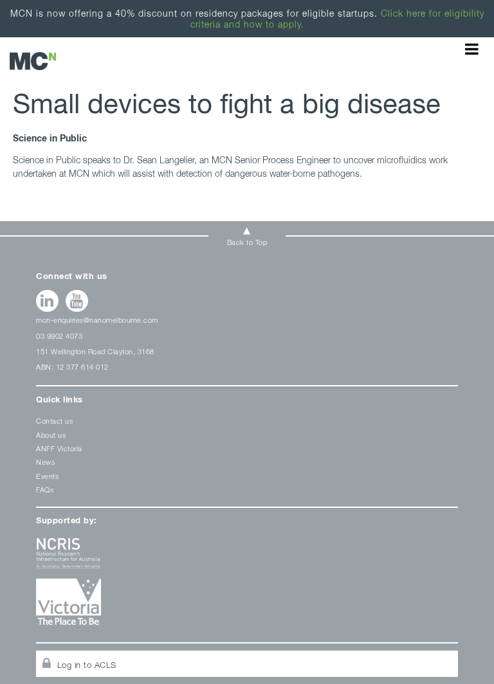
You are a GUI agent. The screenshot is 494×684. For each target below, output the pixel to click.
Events (47, 476)
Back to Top (247, 242)
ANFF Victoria (59, 448)
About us (51, 435)
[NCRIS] (246, 558)
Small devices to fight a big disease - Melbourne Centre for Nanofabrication (33, 60)
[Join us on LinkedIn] (47, 301)
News (45, 462)
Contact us (54, 421)
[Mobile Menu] (472, 49)
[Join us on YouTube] (77, 301)
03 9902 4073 (59, 336)
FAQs (44, 489)
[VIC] (246, 606)
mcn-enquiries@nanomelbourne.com (97, 320)
